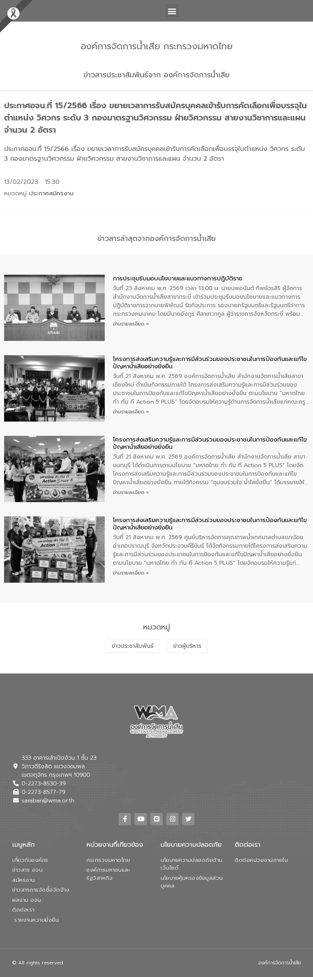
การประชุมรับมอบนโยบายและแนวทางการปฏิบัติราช (177, 278)
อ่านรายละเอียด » (131, 324)
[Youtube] (140, 819)
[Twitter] (188, 819)
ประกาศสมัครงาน (51, 193)
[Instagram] (172, 819)
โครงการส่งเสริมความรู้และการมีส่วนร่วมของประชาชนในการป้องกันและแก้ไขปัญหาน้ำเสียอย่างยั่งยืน (210, 362)
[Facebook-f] (125, 819)
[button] (172, 10)
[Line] (156, 819)
